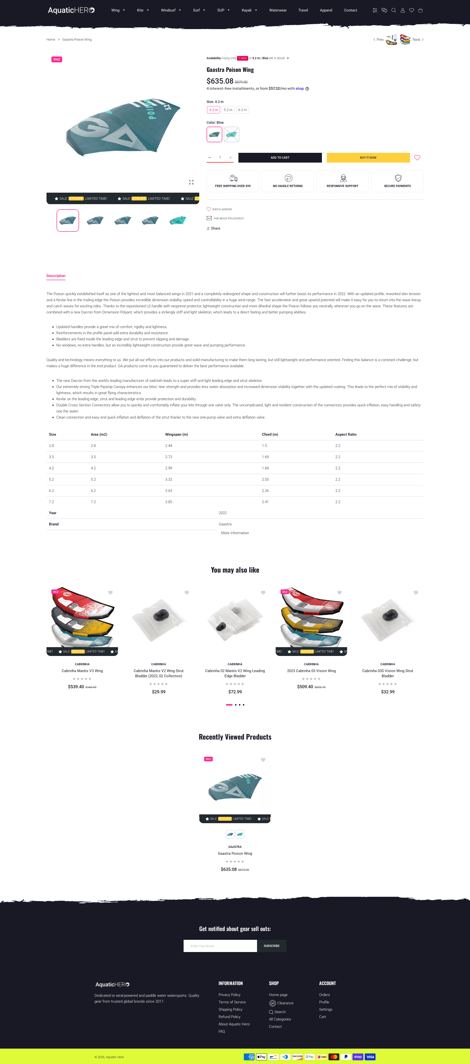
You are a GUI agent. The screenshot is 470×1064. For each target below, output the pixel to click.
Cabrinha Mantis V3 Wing (82, 671)
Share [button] (215, 228)
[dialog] (393, 10)
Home (51, 39)
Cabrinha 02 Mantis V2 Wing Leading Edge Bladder (235, 673)
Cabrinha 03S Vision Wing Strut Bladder (387, 673)
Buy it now (368, 157)
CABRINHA (82, 664)
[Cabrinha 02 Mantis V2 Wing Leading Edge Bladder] (235, 620)
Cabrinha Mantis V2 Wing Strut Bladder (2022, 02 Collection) (159, 673)
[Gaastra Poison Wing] (235, 787)
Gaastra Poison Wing (235, 853)
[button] (183, 128)
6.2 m (242, 110)
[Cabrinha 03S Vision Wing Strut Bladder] (387, 620)
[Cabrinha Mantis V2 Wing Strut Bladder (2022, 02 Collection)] (158, 620)
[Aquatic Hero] (71, 10)
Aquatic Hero (115, 1057)
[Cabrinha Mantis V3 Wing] (82, 620)
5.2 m (228, 110)
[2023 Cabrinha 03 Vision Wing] (311, 620)
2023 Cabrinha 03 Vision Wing (311, 671)
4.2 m (213, 110)
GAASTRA (235, 846)
